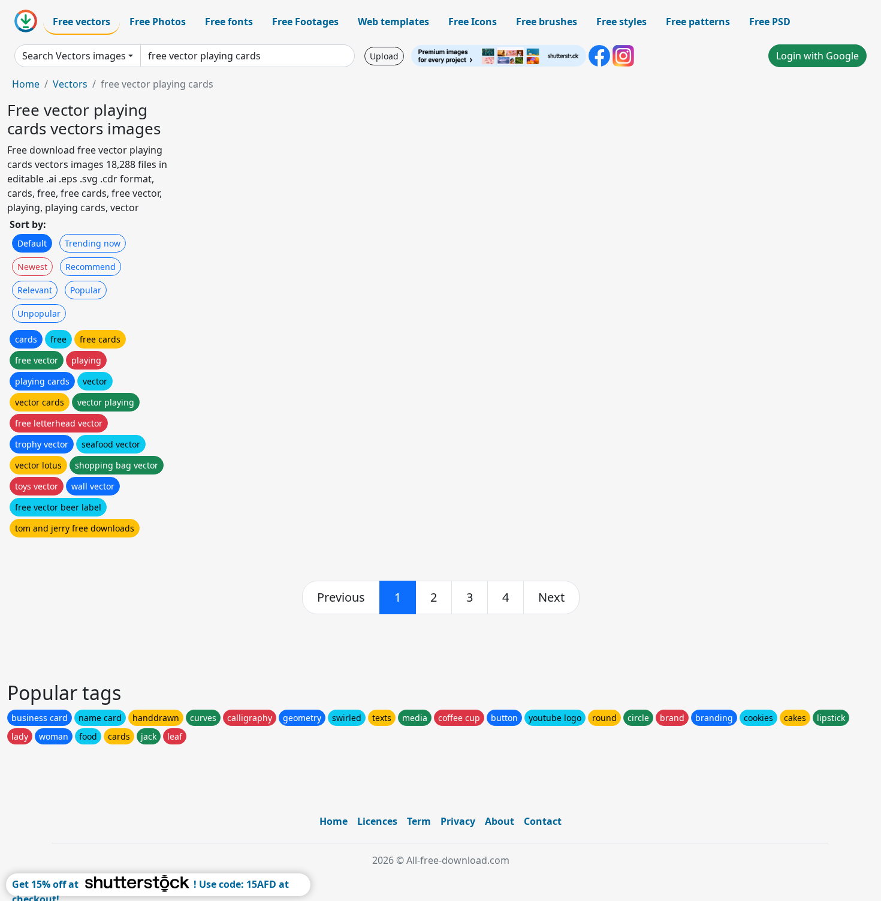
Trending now (92, 243)
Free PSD (770, 21)
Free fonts (229, 21)
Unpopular (39, 313)
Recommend (90, 266)
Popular (85, 290)
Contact (543, 821)
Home (26, 84)
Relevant (34, 290)
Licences (377, 821)
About (499, 821)
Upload (384, 56)
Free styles (621, 21)
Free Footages (305, 21)
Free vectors (81, 21)
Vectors (70, 84)
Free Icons (472, 21)
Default (32, 243)
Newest (32, 266)
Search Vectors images (74, 55)
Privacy (458, 821)
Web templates (393, 21)
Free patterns (698, 21)
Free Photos (157, 21)
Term (419, 821)
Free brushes (546, 21)
